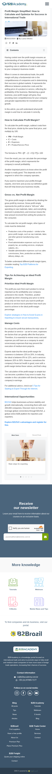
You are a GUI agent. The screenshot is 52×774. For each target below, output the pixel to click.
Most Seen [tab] (15, 435)
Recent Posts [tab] (36, 435)
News (14, 714)
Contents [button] (14, 50)
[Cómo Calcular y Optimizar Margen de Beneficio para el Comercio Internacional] (50, 766)
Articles (14, 718)
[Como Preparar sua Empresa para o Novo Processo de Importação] (2, 766)
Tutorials (37, 706)
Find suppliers (14, 729)
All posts (14, 706)
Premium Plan (14, 742)
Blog (37, 718)
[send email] (45, 536)
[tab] (20, 476)
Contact (38, 737)
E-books (37, 714)
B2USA (8, 402)
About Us (14, 737)
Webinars (37, 710)
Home (37, 729)
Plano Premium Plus (14, 746)
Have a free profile (14, 733)
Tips (14, 710)
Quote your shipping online (14, 757)
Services (37, 733)
